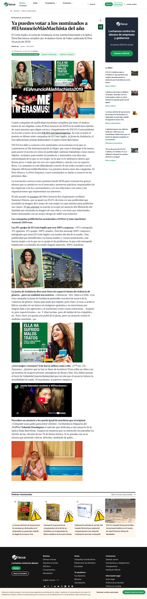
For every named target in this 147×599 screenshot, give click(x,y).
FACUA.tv (47, 566)
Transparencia (111, 566)
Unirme (108, 4)
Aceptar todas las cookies (134, 592)
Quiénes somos (112, 559)
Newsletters (48, 573)
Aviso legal (110, 579)
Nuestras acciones (50, 563)
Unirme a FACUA (121, 53)
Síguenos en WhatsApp (49, 54)
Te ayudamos (50, 3)
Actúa (35, 3)
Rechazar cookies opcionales (107, 592)
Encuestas (78, 566)
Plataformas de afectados (84, 563)
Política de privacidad (115, 583)
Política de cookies (113, 586)
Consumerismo (49, 570)
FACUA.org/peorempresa (56, 133)
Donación (118, 4)
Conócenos (67, 3)
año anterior (32, 207)
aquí (89, 594)
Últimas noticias (49, 559)
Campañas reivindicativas (84, 559)
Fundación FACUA (113, 570)
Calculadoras (79, 583)
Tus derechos (79, 576)
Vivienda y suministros (113, 143)
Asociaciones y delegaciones (117, 563)
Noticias (22, 3)
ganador (34, 196)
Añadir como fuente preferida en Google (25, 54)
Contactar (23, 5)
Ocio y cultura (110, 86)
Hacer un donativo (20, 573)
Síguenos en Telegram (67, 54)
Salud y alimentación (113, 123)
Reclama (77, 579)
